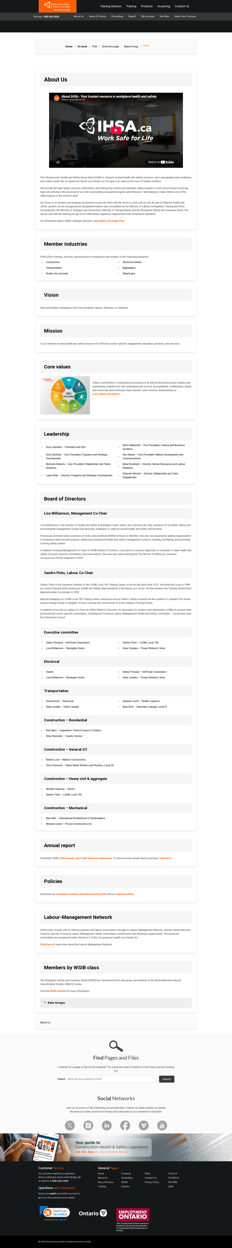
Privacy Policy (152, 1182)
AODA (124, 1182)
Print (94, 46)
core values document (105, 394)
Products (147, 6)
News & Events (97, 16)
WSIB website (58, 991)
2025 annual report (71, 858)
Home (101, 1173)
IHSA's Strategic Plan (111, 220)
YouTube (164, 16)
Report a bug (131, 46)
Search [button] (167, 1079)
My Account (147, 16)
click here (165, 858)
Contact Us (182, 6)
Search (61, 1079)
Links (170, 1186)
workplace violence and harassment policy (81, 894)
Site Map (172, 1182)
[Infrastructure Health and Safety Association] (58, 6)
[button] (55, 1214)
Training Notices (110, 6)
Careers (125, 1186)
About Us (79, 16)
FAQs (147, 1173)
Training (131, 6)
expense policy (125, 894)
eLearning (164, 6)
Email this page (110, 46)
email (53, 1193)
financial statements (99, 858)
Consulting (117, 16)
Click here (46, 944)
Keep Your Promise (185, 16)
